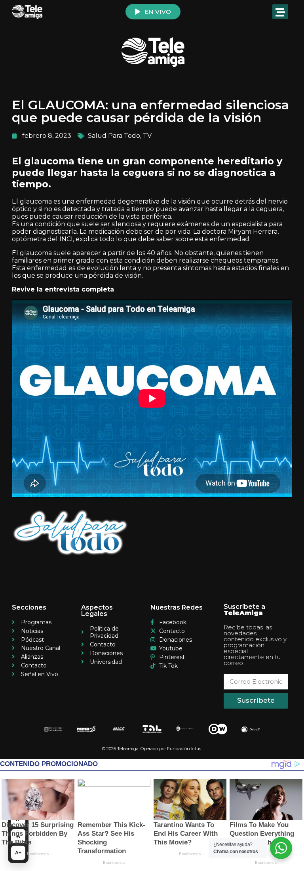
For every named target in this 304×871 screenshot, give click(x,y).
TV (147, 135)
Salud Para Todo (114, 135)
